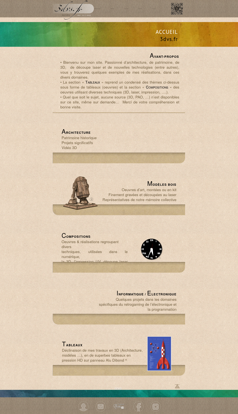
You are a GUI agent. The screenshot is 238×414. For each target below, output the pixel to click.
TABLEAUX (133, 15)
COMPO (147, 15)
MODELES (119, 15)
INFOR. (160, 15)
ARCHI (105, 15)
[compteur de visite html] (118, 389)
